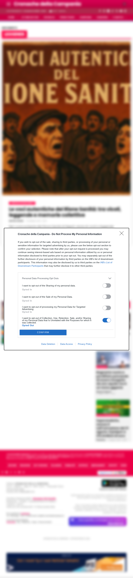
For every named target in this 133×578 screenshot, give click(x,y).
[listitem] (66, 278)
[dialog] (66, 289)
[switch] (107, 285)
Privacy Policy (85, 344)
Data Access (66, 344)
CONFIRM (43, 332)
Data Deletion (48, 344)
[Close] (123, 234)
